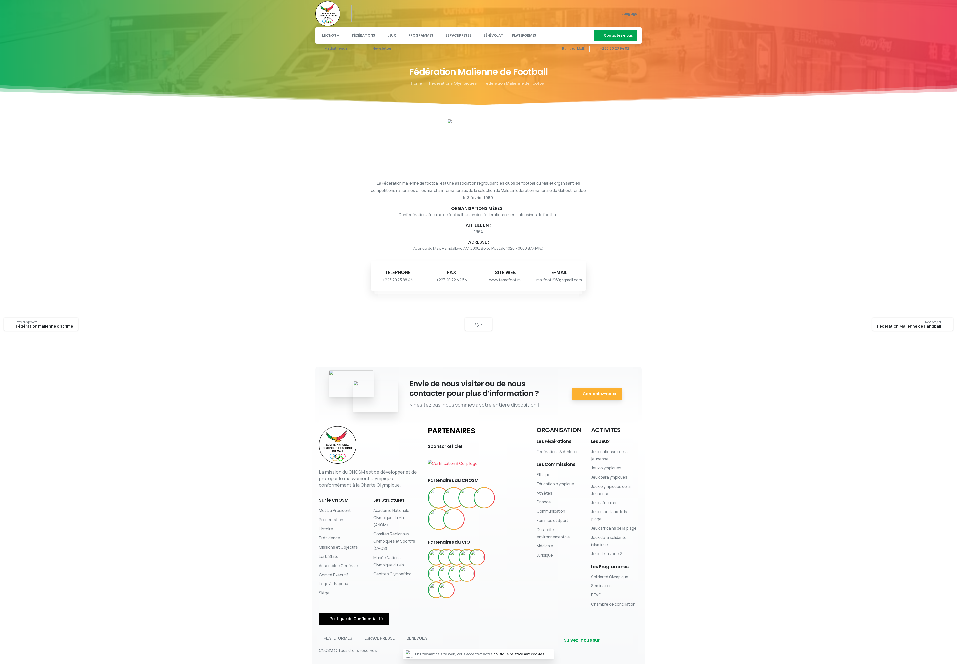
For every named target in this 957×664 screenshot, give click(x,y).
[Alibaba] (456, 557)
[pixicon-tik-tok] (634, 648)
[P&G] (456, 573)
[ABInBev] (436, 557)
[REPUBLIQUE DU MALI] (438, 497)
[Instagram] (393, 13)
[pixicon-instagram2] (626, 648)
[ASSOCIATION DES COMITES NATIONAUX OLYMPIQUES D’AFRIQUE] (454, 519)
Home (416, 83)
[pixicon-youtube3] (618, 648)
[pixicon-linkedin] (610, 648)
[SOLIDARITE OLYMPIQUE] (469, 497)
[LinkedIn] (386, 13)
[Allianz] (467, 557)
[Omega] (446, 573)
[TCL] (436, 590)
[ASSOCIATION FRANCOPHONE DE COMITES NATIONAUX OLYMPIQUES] (438, 519)
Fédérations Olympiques (453, 83)
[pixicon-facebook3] (594, 648)
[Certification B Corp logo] (453, 461)
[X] (371, 13)
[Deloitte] (436, 573)
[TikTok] (401, 13)
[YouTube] (378, 13)
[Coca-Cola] (477, 557)
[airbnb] (446, 557)
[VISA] (446, 590)
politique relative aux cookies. (519, 654)
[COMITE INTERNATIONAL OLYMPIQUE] (454, 497)
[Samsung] (467, 573)
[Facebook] (363, 13)
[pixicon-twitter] (602, 648)
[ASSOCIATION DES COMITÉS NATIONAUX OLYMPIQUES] (484, 497)
